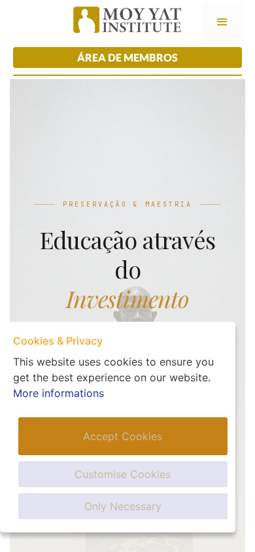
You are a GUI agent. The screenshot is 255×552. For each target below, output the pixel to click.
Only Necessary (123, 506)
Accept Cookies (122, 436)
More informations (58, 393)
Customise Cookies (123, 474)
